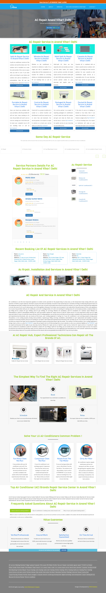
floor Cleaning (88, 570)
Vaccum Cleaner (62, 565)
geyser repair (77, 565)
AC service (12, 565)
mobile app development (54, 574)
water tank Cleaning (49, 570)
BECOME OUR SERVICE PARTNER (75, 7)
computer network (42, 574)
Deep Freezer (36, 567)
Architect (52, 572)
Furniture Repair (21, 570)
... (32, 242)
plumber (79, 567)
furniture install (92, 567)
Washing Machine (20, 565)
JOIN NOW (63, 550)
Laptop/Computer (34, 565)
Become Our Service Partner (16, 577)
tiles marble (39, 572)
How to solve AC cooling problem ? (20, 510)
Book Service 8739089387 (49, 2)
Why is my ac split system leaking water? (74, 510)
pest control (23, 572)
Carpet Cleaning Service (88, 574)
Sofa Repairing (13, 570)
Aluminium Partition (60, 572)
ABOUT (51, 7)
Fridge (27, 565)
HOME (43, 7)
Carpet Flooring (13, 574)
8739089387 (26, 82)
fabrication (46, 572)
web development (76, 574)
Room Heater (21, 567)
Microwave (43, 565)
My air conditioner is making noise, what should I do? (46, 510)
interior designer (32, 574)
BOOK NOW (20, 85)
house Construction (83, 572)
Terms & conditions (30, 577)
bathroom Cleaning (78, 570)
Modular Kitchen (22, 574)
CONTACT (92, 7)
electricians (73, 567)
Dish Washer (28, 567)
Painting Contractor (72, 572)
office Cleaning (69, 570)
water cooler (51, 567)
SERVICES (59, 7)
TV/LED (83, 565)
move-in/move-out (14, 572)
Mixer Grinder (13, 567)
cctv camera (44, 567)
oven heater (70, 565)
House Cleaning (31, 570)
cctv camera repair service (62, 567)
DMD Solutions (93, 586)
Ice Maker (89, 565)
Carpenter (84, 567)
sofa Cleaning (39, 570)
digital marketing (66, 574)
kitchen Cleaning (59, 570)
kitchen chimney (31, 572)
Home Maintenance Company (31, 587)
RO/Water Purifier (52, 565)
